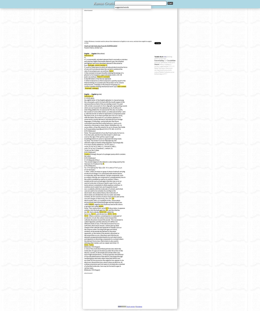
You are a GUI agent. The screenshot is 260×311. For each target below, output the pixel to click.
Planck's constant (103, 77)
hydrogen (91, 65)
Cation (91, 245)
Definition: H (88, 55)
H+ (107, 210)
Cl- (88, 212)
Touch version (130, 306)
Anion (86, 245)
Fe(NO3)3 (102, 212)
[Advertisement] (130, 25)
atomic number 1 (101, 65)
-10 (113, 198)
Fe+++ (93, 214)
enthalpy (95, 88)
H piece (87, 154)
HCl (107, 208)
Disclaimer (139, 306)
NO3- (110, 214)
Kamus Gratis (104, 3)
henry (111, 71)
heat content (121, 86)
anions (101, 206)
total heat (88, 88)
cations (91, 204)
